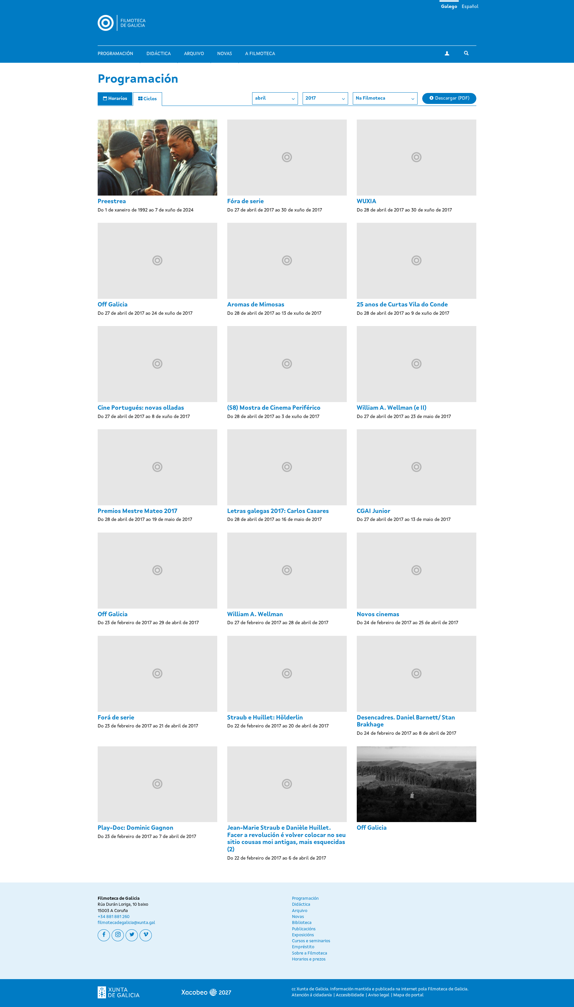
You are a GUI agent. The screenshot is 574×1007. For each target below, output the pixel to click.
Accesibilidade (350, 995)
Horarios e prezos (309, 959)
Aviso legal (378, 995)
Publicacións (304, 929)
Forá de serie (116, 718)
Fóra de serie (245, 202)
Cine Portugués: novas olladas (141, 408)
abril (260, 98)
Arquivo (194, 53)
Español (470, 6)
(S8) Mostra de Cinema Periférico (274, 408)
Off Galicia (113, 305)
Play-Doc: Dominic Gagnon (135, 828)
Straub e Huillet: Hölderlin (265, 718)
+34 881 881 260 (114, 917)
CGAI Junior (373, 511)
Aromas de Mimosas (255, 305)
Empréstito (303, 947)
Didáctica (158, 53)
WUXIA (366, 202)
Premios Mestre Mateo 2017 (137, 511)
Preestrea (112, 202)
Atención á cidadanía (312, 995)
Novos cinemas (378, 615)
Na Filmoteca (370, 98)
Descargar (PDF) (451, 98)
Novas (224, 53)
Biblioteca (302, 923)
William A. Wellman (255, 615)
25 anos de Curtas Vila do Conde (402, 305)
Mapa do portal (408, 995)
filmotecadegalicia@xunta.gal (126, 923)
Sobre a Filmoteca (309, 953)
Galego (449, 6)
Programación (115, 53)
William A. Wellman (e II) (392, 408)
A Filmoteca (260, 53)
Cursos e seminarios (311, 941)
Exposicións (303, 935)
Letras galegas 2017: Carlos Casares (278, 511)
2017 (311, 98)
